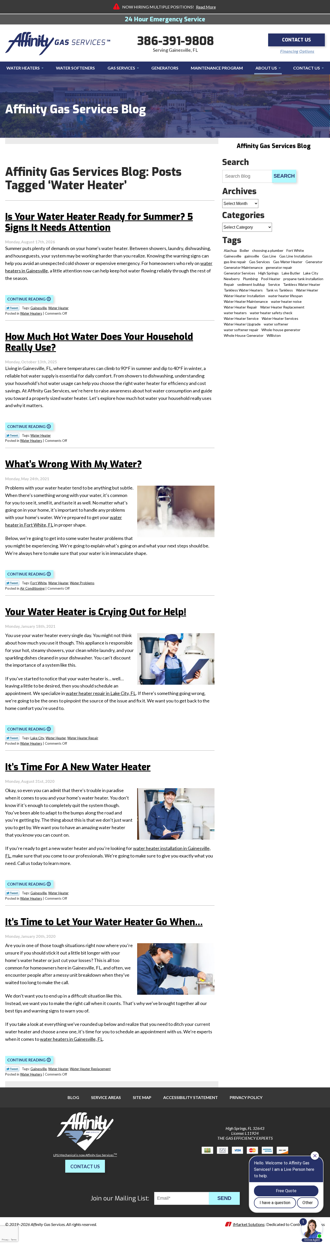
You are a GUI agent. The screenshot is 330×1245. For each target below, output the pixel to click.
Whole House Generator (243, 335)
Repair (229, 284)
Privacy (5, 1240)
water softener (276, 324)
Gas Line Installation (295, 256)
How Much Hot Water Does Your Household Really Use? (99, 342)
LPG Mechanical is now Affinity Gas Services (85, 1155)
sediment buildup (251, 284)
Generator (314, 262)
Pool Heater (270, 279)
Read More (206, 6)
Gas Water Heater (287, 262)
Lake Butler (291, 273)
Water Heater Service (241, 318)
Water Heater (58, 308)
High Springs (268, 273)
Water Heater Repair (82, 738)
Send (224, 1198)
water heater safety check (271, 313)
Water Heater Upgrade (242, 324)
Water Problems (82, 583)
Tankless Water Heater (301, 284)
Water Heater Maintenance (246, 301)
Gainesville (38, 308)
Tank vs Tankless (279, 290)
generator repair (279, 267)
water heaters (235, 313)
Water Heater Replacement (90, 1069)
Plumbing (250, 279)
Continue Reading (26, 299)
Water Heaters (31, 313)
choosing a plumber (267, 250)
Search (284, 176)
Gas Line (269, 256)
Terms (13, 1240)
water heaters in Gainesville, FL (71, 1039)
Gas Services (259, 262)
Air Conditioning (32, 588)
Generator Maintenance (243, 267)
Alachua (230, 250)
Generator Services (239, 273)
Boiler (244, 250)
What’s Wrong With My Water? (73, 464)
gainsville (251, 256)
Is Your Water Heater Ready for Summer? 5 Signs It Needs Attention (99, 222)
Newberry (232, 279)
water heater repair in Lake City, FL (101, 693)
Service (274, 284)
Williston (274, 335)
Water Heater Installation (244, 296)
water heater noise (286, 301)
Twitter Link (12, 308)
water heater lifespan (285, 296)
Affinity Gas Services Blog (273, 146)
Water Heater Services (280, 318)
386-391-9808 (175, 41)
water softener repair (241, 330)
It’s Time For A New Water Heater (78, 767)
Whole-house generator (280, 330)
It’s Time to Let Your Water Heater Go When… (104, 922)
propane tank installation (303, 279)
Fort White (38, 583)
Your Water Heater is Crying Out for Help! (95, 612)
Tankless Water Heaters (243, 290)
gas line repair (235, 262)
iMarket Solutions (249, 1224)
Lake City (37, 738)
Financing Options (297, 51)
